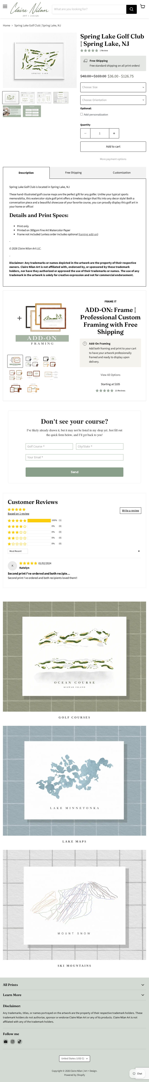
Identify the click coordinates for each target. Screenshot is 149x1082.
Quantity (85, 124)
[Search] (131, 9)
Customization (122, 173)
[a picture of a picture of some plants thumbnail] (51, 375)
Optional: (86, 108)
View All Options (110, 375)
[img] (28, 563)
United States (72, 1058)
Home (6, 25)
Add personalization (96, 114)
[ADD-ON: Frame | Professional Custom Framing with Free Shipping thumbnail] (15, 361)
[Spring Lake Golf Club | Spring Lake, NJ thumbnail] (11, 97)
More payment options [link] (113, 159)
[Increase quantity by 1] (114, 133)
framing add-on (88, 234)
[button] (17, 520)
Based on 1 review (18, 514)
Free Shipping (73, 173)
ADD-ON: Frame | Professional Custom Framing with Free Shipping (110, 320)
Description (26, 173)
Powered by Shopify (74, 1075)
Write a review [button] (130, 511)
